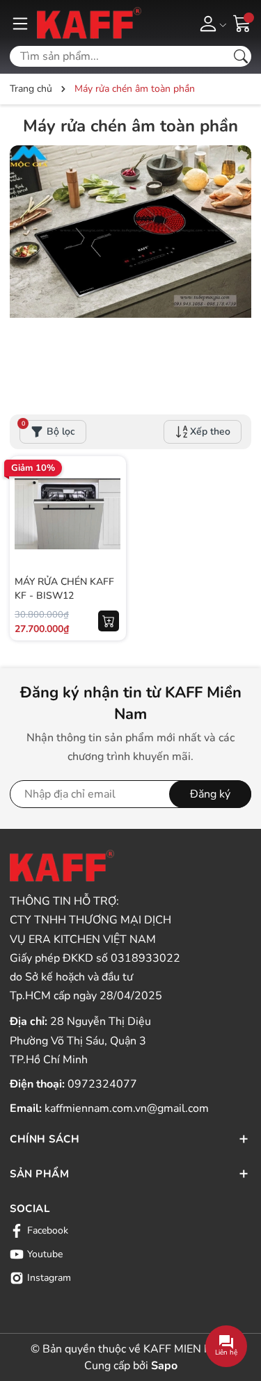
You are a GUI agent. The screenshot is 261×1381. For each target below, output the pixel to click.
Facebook (47, 1230)
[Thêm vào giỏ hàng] (108, 621)
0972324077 (102, 1084)
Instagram (49, 1277)
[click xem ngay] (130, 266)
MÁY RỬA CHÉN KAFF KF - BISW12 (64, 588)
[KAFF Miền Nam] (89, 23)
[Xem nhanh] (108, 484)
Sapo (164, 1365)
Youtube (45, 1254)
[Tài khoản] (210, 23)
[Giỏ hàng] (242, 22)
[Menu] (20, 23)
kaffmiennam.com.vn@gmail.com (127, 1108)
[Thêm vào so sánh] (108, 543)
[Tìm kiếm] (240, 56)
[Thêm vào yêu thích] (108, 513)
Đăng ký (210, 794)
